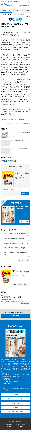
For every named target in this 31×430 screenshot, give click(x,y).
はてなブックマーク (22, 230)
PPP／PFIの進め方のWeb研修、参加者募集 (13, 119)
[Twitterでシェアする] (10, 18)
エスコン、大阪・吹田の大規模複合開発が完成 (17, 234)
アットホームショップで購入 (15, 411)
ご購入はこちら (24, 193)
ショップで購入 (15, 394)
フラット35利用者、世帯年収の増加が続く (17, 248)
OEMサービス (16, 424)
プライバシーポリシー (11, 426)
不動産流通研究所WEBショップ (20, 423)
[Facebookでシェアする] (14, 19)
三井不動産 (10, 160)
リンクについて (21, 426)
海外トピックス (25, 10)
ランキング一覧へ (24, 260)
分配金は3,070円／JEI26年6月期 (18, 140)
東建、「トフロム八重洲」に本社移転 (19, 148)
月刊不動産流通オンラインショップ (12, 301)
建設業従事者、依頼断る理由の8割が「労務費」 (17, 244)
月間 (15, 230)
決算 (3, 160)
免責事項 (23, 424)
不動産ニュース (6, 10)
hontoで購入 (15, 403)
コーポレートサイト (8, 423)
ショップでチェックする (21, 284)
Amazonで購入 (15, 407)
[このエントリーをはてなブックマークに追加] (20, 18)
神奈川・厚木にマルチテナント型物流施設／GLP (17, 254)
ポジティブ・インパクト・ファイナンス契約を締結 (15, 123)
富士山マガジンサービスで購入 (15, 399)
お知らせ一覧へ (25, 303)
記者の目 (15, 10)
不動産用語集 (9, 424)
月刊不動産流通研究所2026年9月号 (10, 299)
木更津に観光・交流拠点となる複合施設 (17, 239)
